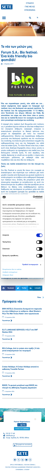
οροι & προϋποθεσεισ (16, 464)
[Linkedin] (22, 459)
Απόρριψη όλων (8, 275)
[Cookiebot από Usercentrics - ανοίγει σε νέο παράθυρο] (32, 197)
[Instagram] (30, 459)
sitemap (26, 469)
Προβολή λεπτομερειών (30, 264)
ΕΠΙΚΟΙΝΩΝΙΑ (29, 10)
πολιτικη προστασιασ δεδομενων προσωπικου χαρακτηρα (22, 467)
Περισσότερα (6, 320)
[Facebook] (14, 459)
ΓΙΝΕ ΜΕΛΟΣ (30, 7)
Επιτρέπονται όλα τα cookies (12, 269)
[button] (4, 18)
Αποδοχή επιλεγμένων (10, 272)
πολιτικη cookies (29, 464)
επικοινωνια (19, 469)
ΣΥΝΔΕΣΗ (30, 3)
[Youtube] (26, 459)
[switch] (39, 242)
